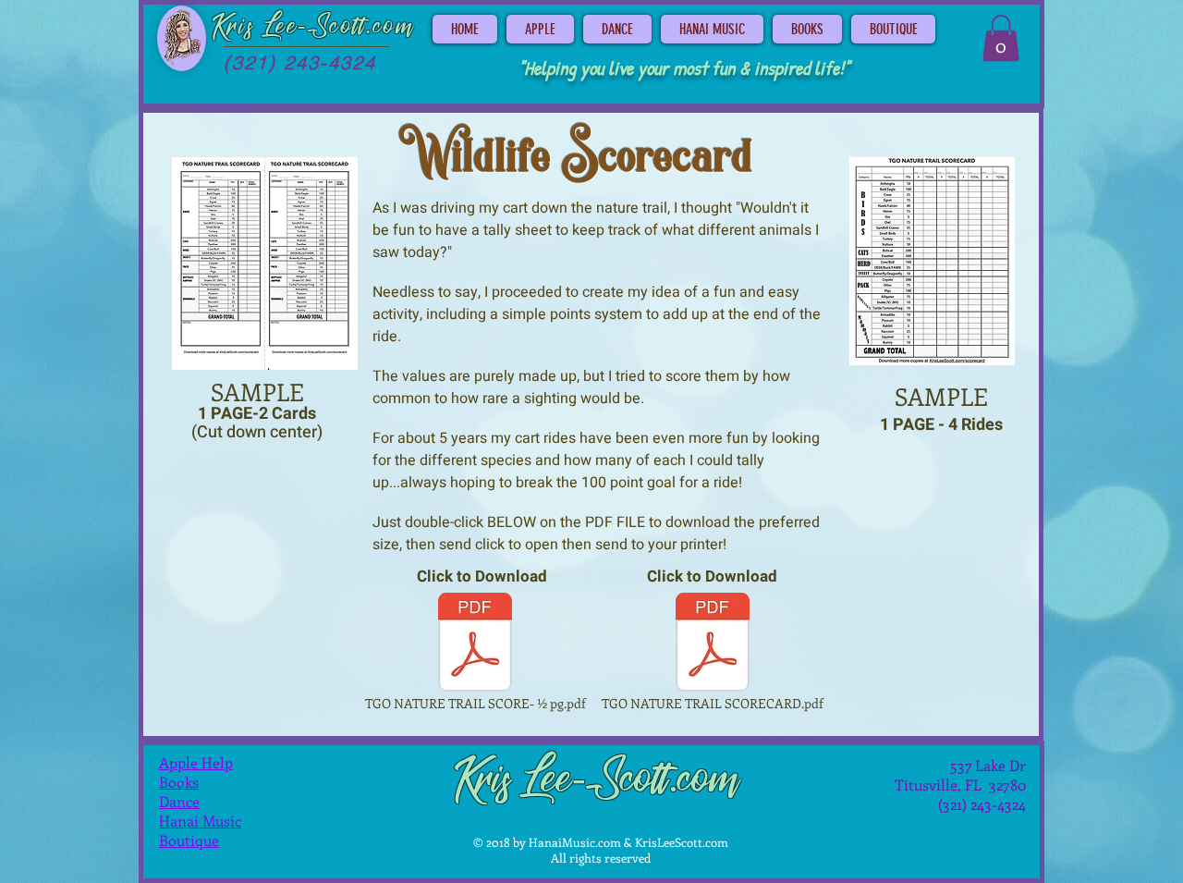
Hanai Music (200, 820)
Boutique (189, 840)
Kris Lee (255, 27)
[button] (1001, 38)
